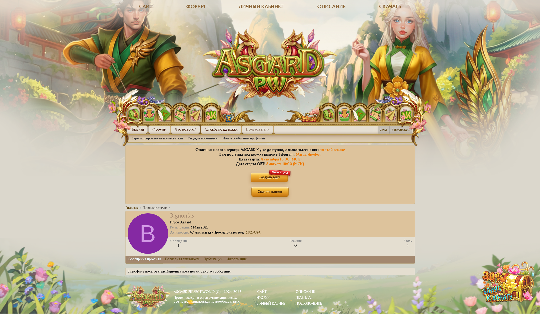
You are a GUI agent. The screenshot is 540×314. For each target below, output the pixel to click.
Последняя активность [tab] (182, 259)
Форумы (159, 129)
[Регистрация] (164, 113)
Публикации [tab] (213, 259)
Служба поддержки (221, 129)
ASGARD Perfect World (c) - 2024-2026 (207, 292)
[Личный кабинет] (134, 113)
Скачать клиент (270, 192)
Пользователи (257, 129)
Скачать (390, 7)
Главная (138, 129)
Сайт (146, 7)
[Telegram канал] (195, 113)
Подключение (309, 303)
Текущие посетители (202, 138)
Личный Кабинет (272, 303)
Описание (331, 7)
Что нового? (185, 129)
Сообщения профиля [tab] (144, 259)
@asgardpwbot (308, 154)
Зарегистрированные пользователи (157, 138)
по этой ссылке (332, 150)
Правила (303, 297)
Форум (195, 7)
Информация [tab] (237, 259)
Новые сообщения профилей (244, 138)
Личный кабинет (261, 7)
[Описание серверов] (180, 113)
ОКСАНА (252, 232)
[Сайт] (225, 112)
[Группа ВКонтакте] (211, 113)
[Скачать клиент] (149, 113)
